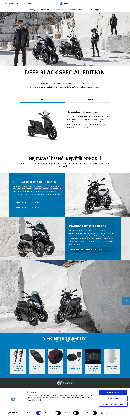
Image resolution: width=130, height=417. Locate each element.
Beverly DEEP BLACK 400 (27, 207)
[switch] (58, 413)
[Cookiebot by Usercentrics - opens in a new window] (13, 413)
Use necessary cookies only (113, 404)
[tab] (42, 99)
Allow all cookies (113, 393)
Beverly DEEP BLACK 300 (27, 202)
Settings (104, 413)
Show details (37, 400)
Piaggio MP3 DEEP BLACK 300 (86, 249)
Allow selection (113, 398)
